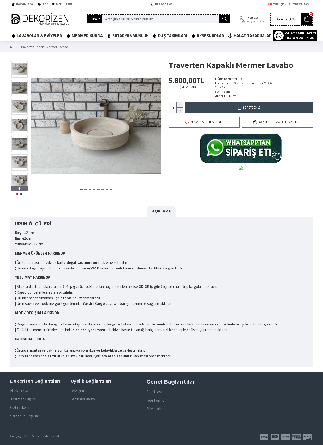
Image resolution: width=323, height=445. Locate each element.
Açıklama (161, 211)
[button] (36, 126)
